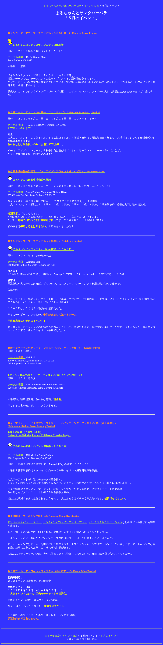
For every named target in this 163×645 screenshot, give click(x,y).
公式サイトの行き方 (19, 128)
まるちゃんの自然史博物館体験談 (32, 179)
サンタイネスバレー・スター (24, 522)
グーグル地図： (16, 57)
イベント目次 (91, 5)
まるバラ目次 (52, 635)
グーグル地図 (15, 261)
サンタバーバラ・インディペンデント (65, 522)
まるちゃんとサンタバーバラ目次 (62, 5)
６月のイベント (109, 635)
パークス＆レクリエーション (105, 522)
